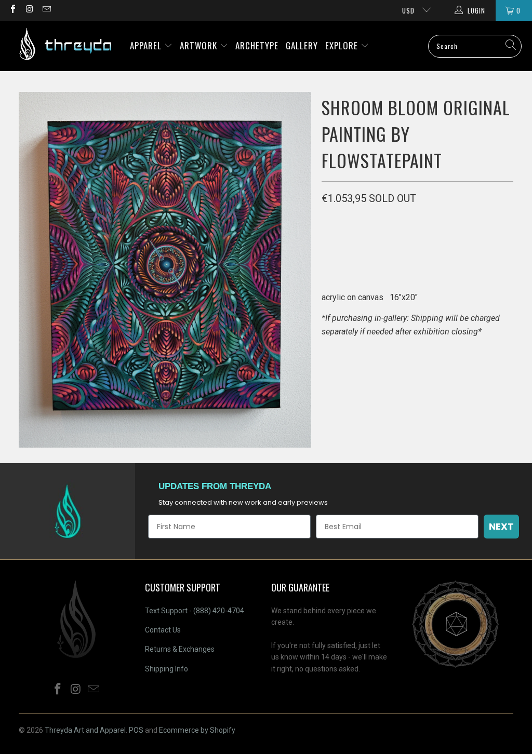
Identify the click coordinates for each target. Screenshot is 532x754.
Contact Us (163, 630)
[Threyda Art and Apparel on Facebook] (12, 10)
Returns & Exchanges (180, 649)
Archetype (256, 45)
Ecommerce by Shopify (197, 730)
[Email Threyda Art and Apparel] (46, 10)
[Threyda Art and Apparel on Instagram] (29, 10)
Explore (343, 45)
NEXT (501, 526)
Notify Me (419, 247)
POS (136, 730)
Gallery (302, 45)
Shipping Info (166, 669)
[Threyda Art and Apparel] (64, 46)
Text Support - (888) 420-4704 (194, 611)
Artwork (200, 45)
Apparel (147, 45)
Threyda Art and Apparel (85, 730)
